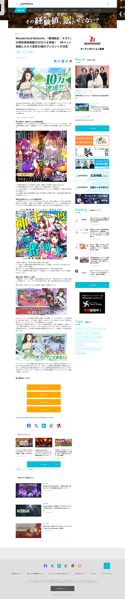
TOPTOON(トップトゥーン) (83, 333)
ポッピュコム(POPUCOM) (82, 337)
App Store (44, 409)
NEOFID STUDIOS (80, 353)
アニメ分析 (97, 10)
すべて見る (43, 464)
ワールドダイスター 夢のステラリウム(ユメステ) (88, 349)
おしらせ (93, 573)
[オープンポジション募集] (92, 43)
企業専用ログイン (62, 588)
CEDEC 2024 (96, 333)
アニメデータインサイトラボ (98, 329)
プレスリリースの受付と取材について (59, 573)
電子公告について (80, 573)
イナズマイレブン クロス (82, 329)
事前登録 (30, 52)
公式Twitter (44, 387)
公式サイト (43, 395)
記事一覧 (20, 10)
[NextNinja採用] (92, 303)
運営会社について (17, 573)
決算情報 (74, 10)
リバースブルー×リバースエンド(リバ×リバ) (87, 341)
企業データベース (34, 10)
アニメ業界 (85, 10)
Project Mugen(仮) (97, 337)
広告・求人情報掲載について (35, 573)
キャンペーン (20, 34)
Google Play (44, 402)
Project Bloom (80, 345)
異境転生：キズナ (21, 52)
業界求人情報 (48, 10)
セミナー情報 (62, 10)
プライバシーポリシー (107, 573)
